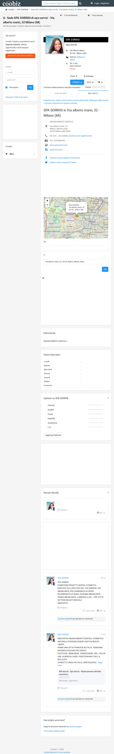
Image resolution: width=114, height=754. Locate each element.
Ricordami (13, 87)
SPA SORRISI (22, 9)
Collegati (76, 82)
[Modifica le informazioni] (100, 82)
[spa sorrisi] (54, 508)
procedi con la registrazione (80, 136)
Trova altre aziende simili (54, 731)
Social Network (50, 752)
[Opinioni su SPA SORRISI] (107, 398)
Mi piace (63, 510)
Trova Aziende (97, 15)
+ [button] (47, 200)
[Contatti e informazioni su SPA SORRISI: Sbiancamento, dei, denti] (50, 506)
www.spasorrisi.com (59, 145)
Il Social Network (71, 15)
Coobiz (11, 9)
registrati (68, 619)
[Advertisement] (20, 121)
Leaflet (105, 237)
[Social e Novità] (107, 492)
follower (89, 76)
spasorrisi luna (56, 150)
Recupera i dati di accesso (17, 97)
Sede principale (61, 93)
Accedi (60, 619)
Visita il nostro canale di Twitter (63, 162)
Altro (101, 513)
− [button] (47, 205)
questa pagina (75, 726)
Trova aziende (64, 752)
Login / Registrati (101, 3)
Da (45, 242)
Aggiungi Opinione (53, 435)
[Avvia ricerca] (80, 3)
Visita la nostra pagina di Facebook (65, 158)
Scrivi (89, 82)
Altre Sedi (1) (93, 93)
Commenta (90, 611)
